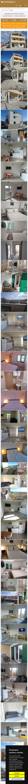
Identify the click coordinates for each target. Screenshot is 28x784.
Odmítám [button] (17, 776)
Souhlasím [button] (16, 773)
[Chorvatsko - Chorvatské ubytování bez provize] (8, 1)
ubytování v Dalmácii (20, 27)
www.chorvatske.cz (8, 16)
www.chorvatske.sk (20, 16)
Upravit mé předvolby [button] (17, 779)
